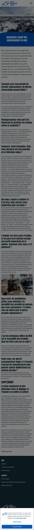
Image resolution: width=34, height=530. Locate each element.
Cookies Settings (17, 521)
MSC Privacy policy (21, 518)
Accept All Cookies (17, 526)
